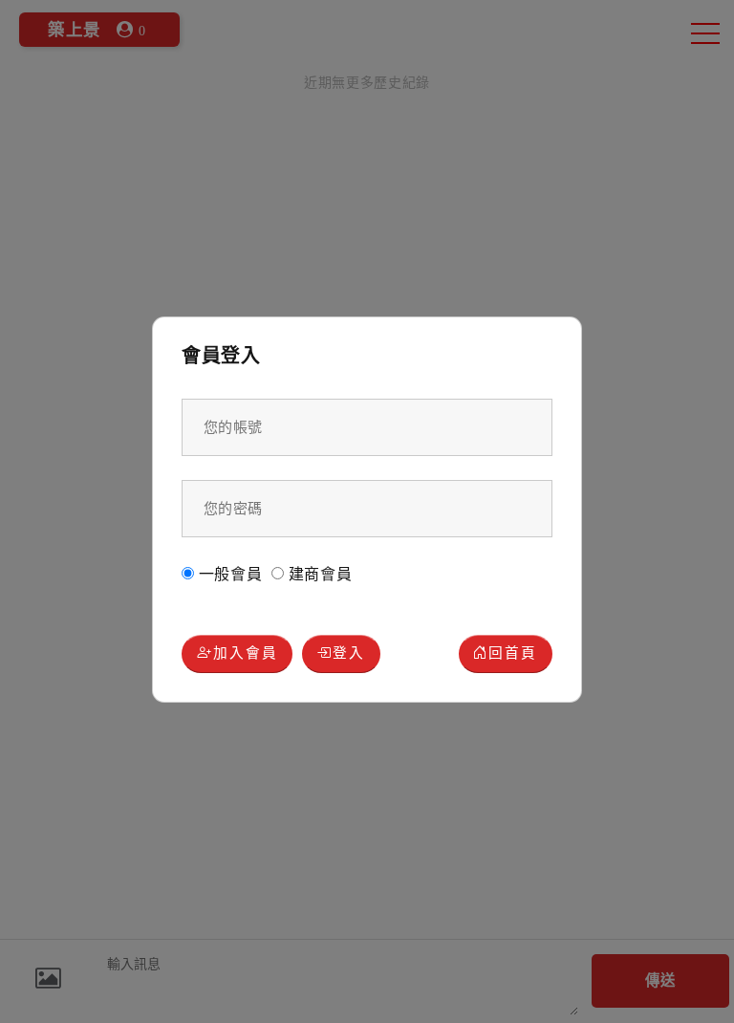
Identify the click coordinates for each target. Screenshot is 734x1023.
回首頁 (512, 653)
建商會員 (318, 574)
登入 (349, 653)
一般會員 (228, 574)
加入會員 (245, 653)
